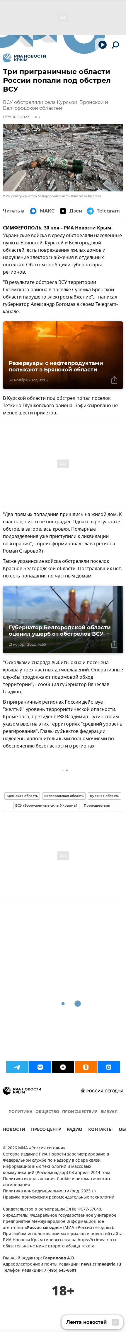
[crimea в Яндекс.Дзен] (63, 1067)
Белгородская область (64, 796)
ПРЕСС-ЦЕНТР (46, 1130)
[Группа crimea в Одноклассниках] (86, 1067)
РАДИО (74, 1130)
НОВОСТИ (14, 1130)
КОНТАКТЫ (100, 1130)
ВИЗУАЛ (109, 1112)
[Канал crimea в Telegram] (17, 1067)
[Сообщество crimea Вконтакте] (40, 1067)
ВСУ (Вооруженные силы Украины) (46, 805)
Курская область (104, 796)
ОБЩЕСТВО (47, 1112)
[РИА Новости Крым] (24, 58)
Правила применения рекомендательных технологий (58, 1197)
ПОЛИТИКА (20, 1112)
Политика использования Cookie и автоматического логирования (57, 1182)
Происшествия (97, 805)
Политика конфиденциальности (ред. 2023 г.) (49, 1191)
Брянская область (22, 796)
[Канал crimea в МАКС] (109, 1067)
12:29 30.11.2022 (16, 117)
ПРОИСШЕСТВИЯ (80, 1112)
